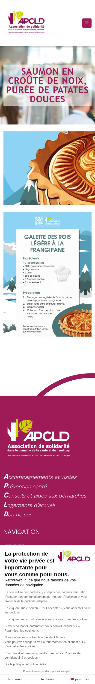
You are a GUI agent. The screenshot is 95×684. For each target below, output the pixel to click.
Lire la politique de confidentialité (25, 664)
